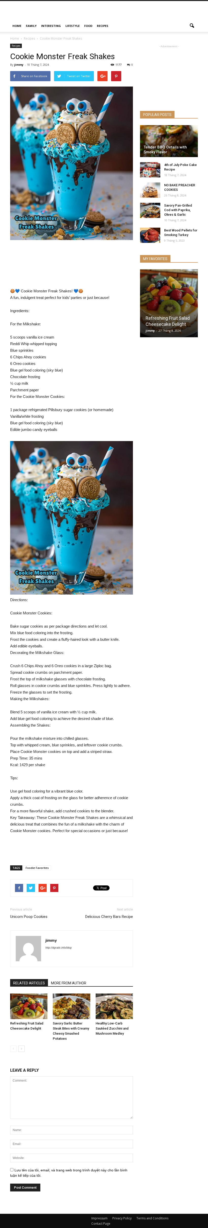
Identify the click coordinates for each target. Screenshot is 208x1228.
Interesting (51, 26)
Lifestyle (72, 26)
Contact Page (100, 1223)
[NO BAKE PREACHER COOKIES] (150, 190)
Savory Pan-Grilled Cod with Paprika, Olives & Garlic (178, 210)
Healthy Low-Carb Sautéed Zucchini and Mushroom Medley (112, 1028)
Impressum (99, 1218)
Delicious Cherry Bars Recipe (109, 916)
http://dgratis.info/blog (58, 947)
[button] (192, 26)
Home (16, 26)
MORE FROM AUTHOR (68, 983)
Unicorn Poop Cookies (28, 916)
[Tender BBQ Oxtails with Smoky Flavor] (169, 141)
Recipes (102, 26)
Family (31, 26)
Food (88, 26)
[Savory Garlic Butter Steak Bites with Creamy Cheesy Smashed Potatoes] (71, 1006)
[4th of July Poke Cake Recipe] (150, 169)
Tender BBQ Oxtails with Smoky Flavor (165, 149)
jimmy (18, 64)
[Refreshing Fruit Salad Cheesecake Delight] (28, 1006)
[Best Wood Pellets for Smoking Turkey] (150, 235)
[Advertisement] (138, 12)
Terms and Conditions (152, 1218)
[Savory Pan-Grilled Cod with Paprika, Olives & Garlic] (150, 210)
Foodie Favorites (37, 868)
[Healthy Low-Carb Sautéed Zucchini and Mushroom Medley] (114, 1006)
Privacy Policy (122, 1218)
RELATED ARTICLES (29, 983)
